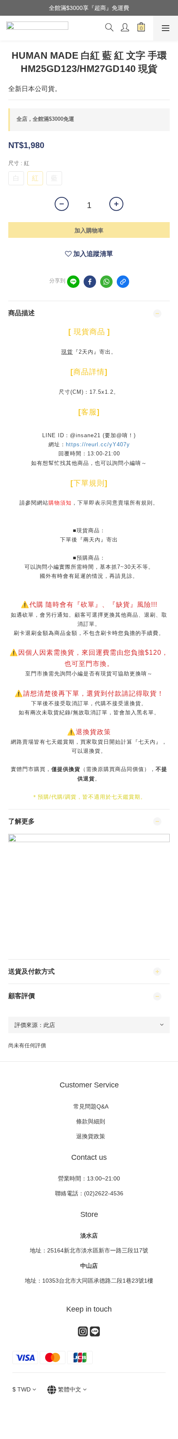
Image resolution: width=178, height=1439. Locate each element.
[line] (73, 281)
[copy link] (123, 281)
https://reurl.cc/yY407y (98, 444)
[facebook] (90, 281)
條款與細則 (91, 1121)
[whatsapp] (106, 281)
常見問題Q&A (89, 1106)
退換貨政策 (89, 1136)
